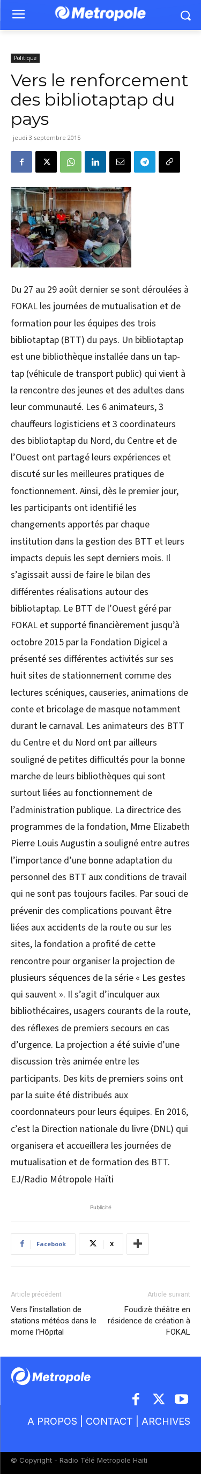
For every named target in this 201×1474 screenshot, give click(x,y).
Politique (25, 58)
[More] (137, 1244)
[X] (46, 162)
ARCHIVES (166, 1421)
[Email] (120, 162)
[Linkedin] (95, 162)
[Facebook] (21, 162)
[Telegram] (144, 162)
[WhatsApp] (70, 162)
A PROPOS (52, 1421)
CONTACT (109, 1421)
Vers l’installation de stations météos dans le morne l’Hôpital (53, 1321)
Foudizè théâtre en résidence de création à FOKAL (149, 1321)
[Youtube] (182, 1400)
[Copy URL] (169, 162)
